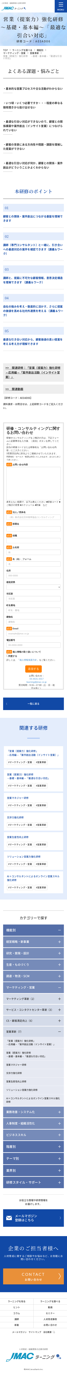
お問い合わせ (33, 1276)
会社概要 (47, 1332)
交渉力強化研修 (15, 817)
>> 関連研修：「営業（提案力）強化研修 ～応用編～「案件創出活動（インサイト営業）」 (33, 372)
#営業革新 (41, 762)
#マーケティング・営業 (20, 762)
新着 (16, 1325)
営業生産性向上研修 (18, 837)
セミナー (50, 1313)
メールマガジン (19, 1332)
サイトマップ (35, 1332)
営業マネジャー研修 (18, 798)
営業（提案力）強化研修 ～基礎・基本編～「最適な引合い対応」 (26, 1054)
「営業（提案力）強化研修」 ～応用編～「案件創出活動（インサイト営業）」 (30, 1043)
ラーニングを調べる (50, 1301)
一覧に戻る (34, 704)
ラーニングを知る (17, 1301)
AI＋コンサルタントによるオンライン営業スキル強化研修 (33, 1100)
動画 (50, 1307)
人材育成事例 (50, 1319)
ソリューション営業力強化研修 (24, 856)
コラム (16, 1313)
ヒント (16, 1307)
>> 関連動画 (14, 389)
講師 (16, 1319)
